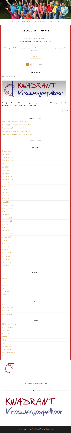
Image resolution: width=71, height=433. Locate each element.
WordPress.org (7, 314)
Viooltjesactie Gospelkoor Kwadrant (35, 41)
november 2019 (7, 259)
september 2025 (7, 161)
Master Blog (49, 429)
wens (4, 295)
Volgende (41, 65)
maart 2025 (6, 170)
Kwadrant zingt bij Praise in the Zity (13, 128)
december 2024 (7, 177)
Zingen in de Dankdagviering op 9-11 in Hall (16, 131)
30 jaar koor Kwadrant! (9, 324)
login (50, 22)
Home (13, 22)
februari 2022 (6, 211)
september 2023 (7, 189)
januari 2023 (6, 202)
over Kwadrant (24, 22)
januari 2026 (6, 154)
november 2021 (7, 218)
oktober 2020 (6, 237)
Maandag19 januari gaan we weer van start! (16, 125)
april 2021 (5, 224)
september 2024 (7, 180)
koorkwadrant (42, 38)
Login (4, 305)
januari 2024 (6, 183)
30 (35, 65)
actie (3, 276)
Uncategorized (7, 291)
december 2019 (7, 256)
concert (4, 285)
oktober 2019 (6, 262)
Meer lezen (35, 56)
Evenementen (6, 356)
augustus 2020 (7, 243)
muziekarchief (6, 346)
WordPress (35, 429)
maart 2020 (6, 250)
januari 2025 (6, 173)
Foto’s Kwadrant (7, 327)
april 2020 (5, 247)
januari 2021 (6, 231)
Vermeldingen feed (8, 308)
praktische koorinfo (8, 353)
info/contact (39, 22)
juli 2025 (5, 164)
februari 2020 (6, 253)
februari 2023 (6, 199)
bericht (4, 279)
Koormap (5, 337)
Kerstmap (5, 334)
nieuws (35, 44)
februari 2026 (6, 151)
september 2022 (7, 205)
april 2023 (5, 196)
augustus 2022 (7, 208)
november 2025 (7, 157)
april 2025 (5, 167)
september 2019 (7, 266)
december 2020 (7, 234)
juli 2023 (5, 192)
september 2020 (7, 240)
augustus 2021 (7, 221)
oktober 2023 (6, 186)
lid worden (5, 340)
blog (58, 22)
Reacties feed (6, 311)
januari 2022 (6, 215)
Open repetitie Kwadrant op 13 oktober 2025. (17, 134)
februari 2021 (6, 227)
